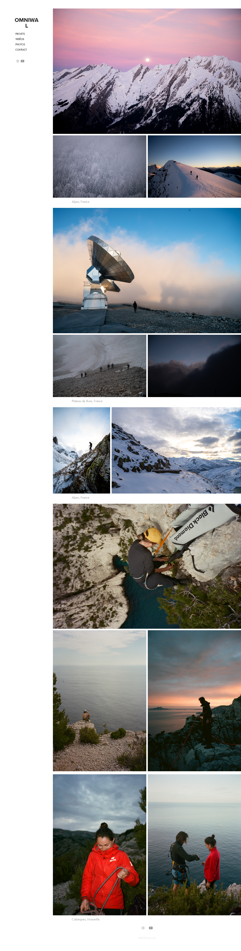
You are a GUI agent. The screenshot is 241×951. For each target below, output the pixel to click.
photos (20, 44)
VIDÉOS (19, 39)
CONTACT (21, 49)
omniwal (27, 23)
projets (20, 33)
